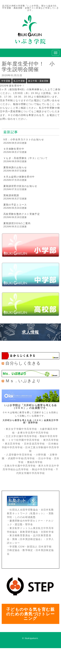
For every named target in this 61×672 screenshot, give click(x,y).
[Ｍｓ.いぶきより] (30, 376)
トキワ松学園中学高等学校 (24, 440)
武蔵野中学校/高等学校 (21, 458)
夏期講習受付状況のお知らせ (20, 186)
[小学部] (30, 245)
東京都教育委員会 (19, 535)
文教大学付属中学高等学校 (20, 465)
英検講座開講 (11, 195)
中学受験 (5, 81)
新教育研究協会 (29, 532)
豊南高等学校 (35, 462)
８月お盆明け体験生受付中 (19, 176)
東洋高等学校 (51, 440)
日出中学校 (44, 458)
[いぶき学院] (30, 46)
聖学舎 (29, 524)
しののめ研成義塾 (25, 517)
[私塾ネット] (30, 501)
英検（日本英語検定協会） (27, 539)
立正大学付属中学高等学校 (21, 436)
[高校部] (30, 304)
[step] (30, 598)
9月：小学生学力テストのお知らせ (23, 139)
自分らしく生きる (23, 363)
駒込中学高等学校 (42, 469)
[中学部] (30, 274)
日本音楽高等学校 (34, 443)
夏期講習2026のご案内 (16, 223)
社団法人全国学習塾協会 (23, 509)
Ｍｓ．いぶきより (23, 380)
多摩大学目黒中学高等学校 (33, 432)
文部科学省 (47, 532)
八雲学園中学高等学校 (19, 454)
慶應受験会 (16, 520)
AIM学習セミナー (33, 520)
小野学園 (41, 454)
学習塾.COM (17, 546)
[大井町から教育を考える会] (30, 401)
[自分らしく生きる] (30, 358)
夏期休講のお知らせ (15, 167)
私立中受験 (19, 81)
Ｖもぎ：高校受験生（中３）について (25, 158)
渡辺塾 (19, 524)
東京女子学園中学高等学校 (21, 429)
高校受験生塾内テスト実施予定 (21, 214)
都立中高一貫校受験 (38, 81)
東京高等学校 (13, 443)
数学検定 (28, 550)
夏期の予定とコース (15, 204)
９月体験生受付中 (13, 148)
